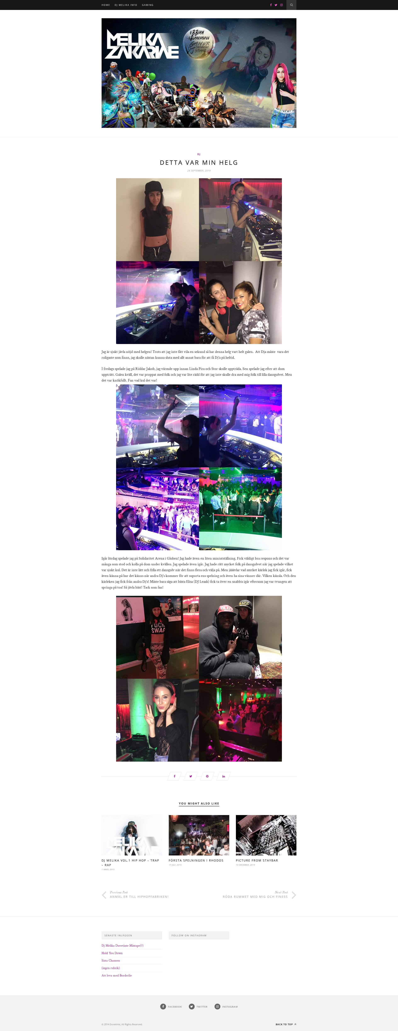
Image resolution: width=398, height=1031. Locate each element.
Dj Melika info (126, 4)
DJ (199, 154)
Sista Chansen (111, 960)
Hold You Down (112, 953)
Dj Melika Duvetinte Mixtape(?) (122, 946)
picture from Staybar (257, 860)
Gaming (148, 4)
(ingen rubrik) (111, 968)
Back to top (285, 1024)
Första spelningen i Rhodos (196, 860)
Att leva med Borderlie (117, 975)
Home (106, 4)
